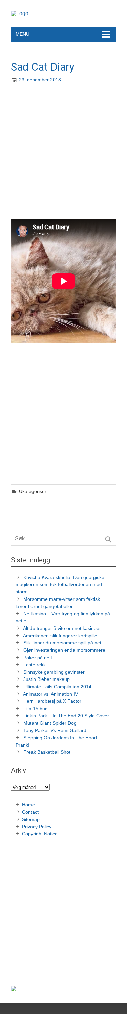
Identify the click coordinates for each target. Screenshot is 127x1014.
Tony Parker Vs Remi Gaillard (54, 730)
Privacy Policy (37, 826)
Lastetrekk (34, 664)
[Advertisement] (63, 152)
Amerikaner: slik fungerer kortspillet (61, 635)
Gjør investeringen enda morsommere (64, 650)
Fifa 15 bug (35, 708)
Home (28, 804)
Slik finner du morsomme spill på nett (63, 642)
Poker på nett (37, 657)
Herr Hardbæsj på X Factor (52, 701)
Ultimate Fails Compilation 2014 (57, 686)
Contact (30, 812)
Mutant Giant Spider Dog (50, 723)
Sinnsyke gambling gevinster (54, 672)
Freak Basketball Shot (46, 752)
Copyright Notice (40, 833)
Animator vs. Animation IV (50, 694)
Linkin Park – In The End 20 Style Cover (66, 715)
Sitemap (31, 819)
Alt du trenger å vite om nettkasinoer (62, 628)
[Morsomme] (19, 13)
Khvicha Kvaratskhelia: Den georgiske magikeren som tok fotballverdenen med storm (60, 584)
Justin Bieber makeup (46, 679)
